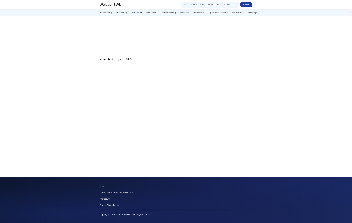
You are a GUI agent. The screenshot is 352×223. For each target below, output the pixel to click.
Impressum (105, 199)
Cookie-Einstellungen (109, 205)
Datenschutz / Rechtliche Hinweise (116, 192)
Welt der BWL (110, 4)
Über (102, 186)
